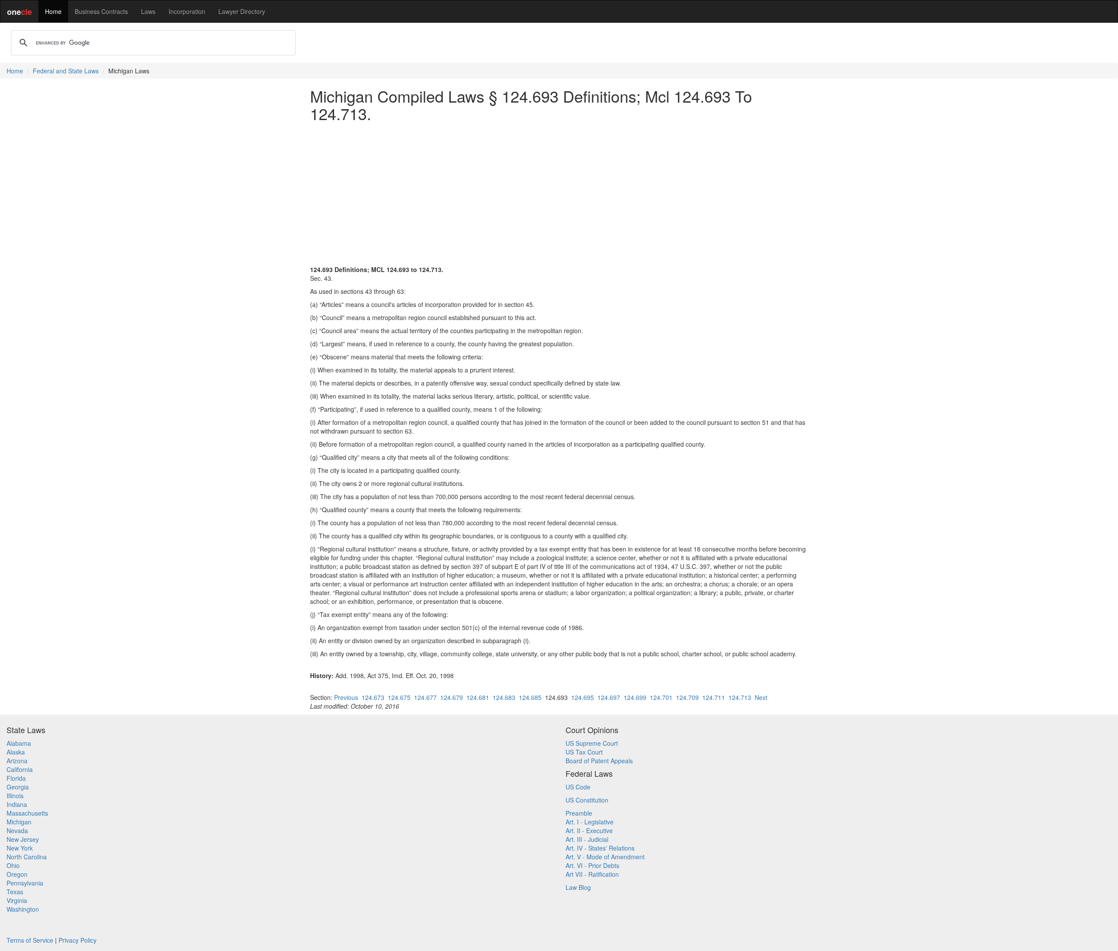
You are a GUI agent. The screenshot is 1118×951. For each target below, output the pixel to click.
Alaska (16, 752)
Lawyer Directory (241, 11)
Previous (346, 697)
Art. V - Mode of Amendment (605, 856)
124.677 (425, 697)
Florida (16, 778)
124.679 (451, 697)
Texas (15, 891)
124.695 (582, 697)
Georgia (18, 786)
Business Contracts (101, 11)
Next (761, 697)
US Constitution (587, 800)
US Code (578, 786)
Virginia (17, 900)
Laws (148, 11)
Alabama (19, 743)
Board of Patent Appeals (599, 760)
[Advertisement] (559, 189)
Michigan (19, 821)
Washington (23, 909)
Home (53, 11)
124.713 (739, 697)
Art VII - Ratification (592, 874)
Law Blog (578, 887)
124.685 (530, 697)
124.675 (399, 697)
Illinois (15, 795)
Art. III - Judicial (587, 839)
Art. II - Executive (589, 830)
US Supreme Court (592, 743)
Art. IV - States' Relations (600, 848)
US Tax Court (584, 752)
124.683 (504, 697)
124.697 (608, 697)
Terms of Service (30, 940)
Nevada (17, 830)
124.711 (713, 697)
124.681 (477, 697)
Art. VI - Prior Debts (592, 865)
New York (20, 848)
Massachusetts (27, 813)
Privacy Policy (78, 940)
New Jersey (23, 839)
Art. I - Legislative (590, 821)
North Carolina (27, 856)
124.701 (661, 697)
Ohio (13, 865)
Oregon (17, 874)
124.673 (373, 697)
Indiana (17, 804)
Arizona (17, 760)
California (20, 769)
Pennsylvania (25, 883)
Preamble (579, 813)
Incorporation (187, 11)
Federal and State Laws (66, 70)
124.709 (687, 697)
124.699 (635, 697)
